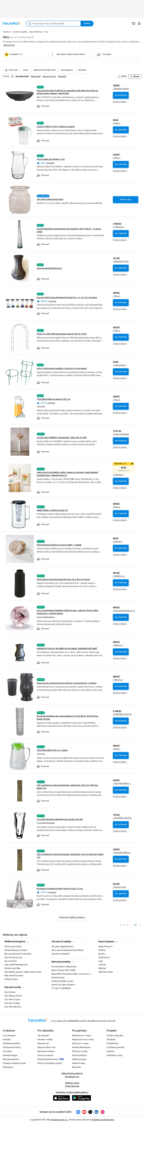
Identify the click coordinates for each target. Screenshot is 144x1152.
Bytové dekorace (36, 32)
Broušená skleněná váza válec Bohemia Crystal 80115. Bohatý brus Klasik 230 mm (72, 722)
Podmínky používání (11, 1043)
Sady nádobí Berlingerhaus (16, 964)
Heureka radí (43, 1043)
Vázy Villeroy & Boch (13, 995)
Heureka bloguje (10, 1055)
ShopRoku (111, 1039)
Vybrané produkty (61, 961)
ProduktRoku (112, 1043)
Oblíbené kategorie (14, 941)
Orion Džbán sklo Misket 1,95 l (51, 159)
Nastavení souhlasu (46, 1051)
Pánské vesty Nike (12, 968)
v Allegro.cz (118, 645)
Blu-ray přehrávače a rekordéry (17, 953)
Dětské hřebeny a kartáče (15, 950)
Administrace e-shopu (81, 1035)
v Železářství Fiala (121, 261)
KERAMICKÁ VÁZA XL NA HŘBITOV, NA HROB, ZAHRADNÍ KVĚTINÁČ (67, 648)
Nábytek (102, 968)
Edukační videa (78, 1063)
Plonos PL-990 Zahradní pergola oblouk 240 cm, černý (61, 333)
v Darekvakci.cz (119, 365)
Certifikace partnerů (115, 1047)
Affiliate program (79, 1059)
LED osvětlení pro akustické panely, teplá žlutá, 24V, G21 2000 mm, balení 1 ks (72, 791)
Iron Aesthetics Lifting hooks (64, 966)
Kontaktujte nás (72, 1076)
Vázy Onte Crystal (12, 999)
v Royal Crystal (119, 887)
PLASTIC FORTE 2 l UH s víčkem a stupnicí (56, 126)
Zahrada (102, 964)
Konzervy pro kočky (13, 946)
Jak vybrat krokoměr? (60, 953)
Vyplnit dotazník (72, 1086)
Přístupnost (8, 1067)
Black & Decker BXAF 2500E (63, 970)
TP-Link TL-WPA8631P (61, 988)
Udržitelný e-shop (114, 1055)
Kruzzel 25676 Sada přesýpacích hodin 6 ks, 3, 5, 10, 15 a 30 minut (67, 297)
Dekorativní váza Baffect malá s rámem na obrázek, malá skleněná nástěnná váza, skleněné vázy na (72, 478)
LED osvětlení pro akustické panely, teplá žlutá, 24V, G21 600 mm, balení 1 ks (72, 860)
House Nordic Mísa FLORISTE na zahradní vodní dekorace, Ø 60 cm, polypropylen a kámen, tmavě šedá (67, 92)
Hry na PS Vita (10, 961)
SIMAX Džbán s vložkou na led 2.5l (52, 510)
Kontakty (7, 1039)
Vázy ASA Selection (12, 1006)
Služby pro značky (80, 1051)
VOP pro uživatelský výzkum (49, 1063)
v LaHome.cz (118, 227)
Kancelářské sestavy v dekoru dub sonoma (22, 972)
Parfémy (102, 950)
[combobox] (53, 23)
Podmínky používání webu (102, 1119)
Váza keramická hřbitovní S (49, 268)
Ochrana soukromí (45, 1055)
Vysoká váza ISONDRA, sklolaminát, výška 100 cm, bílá (61, 437)
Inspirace (111, 1051)
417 (135, 925)
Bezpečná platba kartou (47, 1059)
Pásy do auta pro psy (13, 957)
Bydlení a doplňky (20, 32)
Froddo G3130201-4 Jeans (62, 981)
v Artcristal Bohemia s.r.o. (124, 610)
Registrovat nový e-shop (83, 1039)
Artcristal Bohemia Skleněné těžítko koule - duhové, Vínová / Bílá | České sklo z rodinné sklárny (72, 618)
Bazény (101, 953)
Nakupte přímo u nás (46, 1047)
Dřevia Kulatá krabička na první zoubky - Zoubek (59, 544)
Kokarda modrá (57, 977)
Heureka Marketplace (81, 1047)
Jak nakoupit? (43, 1035)
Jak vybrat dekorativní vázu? (50, 199)
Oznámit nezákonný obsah (14, 1063)
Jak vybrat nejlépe (61, 941)
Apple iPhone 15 (105, 946)
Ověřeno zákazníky (115, 1035)
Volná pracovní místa (12, 1047)
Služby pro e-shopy (80, 1043)
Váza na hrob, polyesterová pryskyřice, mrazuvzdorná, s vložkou (66, 683)
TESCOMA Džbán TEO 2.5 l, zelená (52, 750)
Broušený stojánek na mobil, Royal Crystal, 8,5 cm (60, 888)
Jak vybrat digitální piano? (62, 946)
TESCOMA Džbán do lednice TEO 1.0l (53, 399)
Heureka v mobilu (44, 1039)
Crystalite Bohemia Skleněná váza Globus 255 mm (60, 819)
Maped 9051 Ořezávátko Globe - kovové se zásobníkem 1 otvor (72, 974)
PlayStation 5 (104, 957)
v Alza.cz (116, 123)
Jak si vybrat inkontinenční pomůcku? (67, 950)
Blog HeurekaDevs (11, 1059)
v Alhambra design (121, 88)
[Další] (140, 925)
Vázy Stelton (9, 992)
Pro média (7, 1051)
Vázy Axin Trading (12, 1003)
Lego (100, 961)
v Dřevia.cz (117, 541)
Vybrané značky (12, 987)
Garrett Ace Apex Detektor (63, 985)
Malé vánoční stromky (13, 975)
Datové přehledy (79, 1055)
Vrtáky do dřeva (11, 979)
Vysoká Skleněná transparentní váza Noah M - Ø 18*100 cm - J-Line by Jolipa (69, 230)
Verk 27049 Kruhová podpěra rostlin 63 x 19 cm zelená (62, 368)
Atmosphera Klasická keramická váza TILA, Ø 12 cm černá (63, 579)
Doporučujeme (106, 941)
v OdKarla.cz (118, 474)
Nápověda (76, 1067)
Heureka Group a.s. (59, 1119)
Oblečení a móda (105, 972)
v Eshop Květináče (121, 434)
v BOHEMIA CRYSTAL (122, 714)
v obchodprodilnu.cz (121, 783)
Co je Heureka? (9, 1035)
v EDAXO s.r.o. (119, 576)
